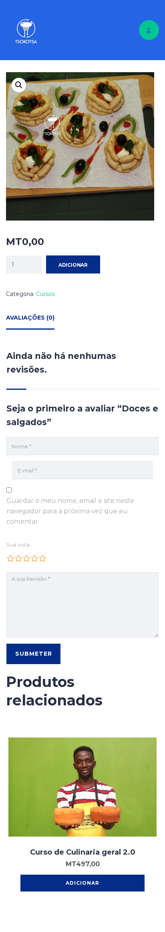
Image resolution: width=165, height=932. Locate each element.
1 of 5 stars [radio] (10, 558)
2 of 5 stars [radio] (18, 558)
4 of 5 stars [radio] (34, 558)
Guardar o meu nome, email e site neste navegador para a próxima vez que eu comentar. (70, 511)
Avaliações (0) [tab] (30, 317)
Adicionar (73, 265)
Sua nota (18, 544)
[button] (19, 85)
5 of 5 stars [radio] (42, 558)
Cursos (45, 294)
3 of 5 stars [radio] (26, 558)
